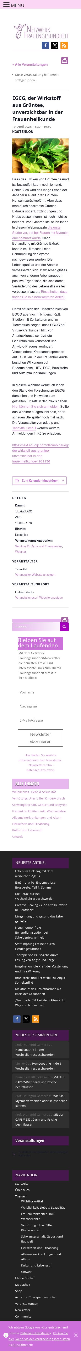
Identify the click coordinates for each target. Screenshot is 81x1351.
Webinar (20, 551)
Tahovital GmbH (24, 427)
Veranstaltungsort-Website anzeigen (39, 597)
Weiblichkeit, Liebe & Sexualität (34, 792)
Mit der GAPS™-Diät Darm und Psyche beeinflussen (39, 1082)
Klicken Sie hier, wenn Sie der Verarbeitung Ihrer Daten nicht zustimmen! (39, 1339)
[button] (45, 45)
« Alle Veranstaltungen (30, 64)
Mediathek (22, 1285)
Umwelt (17, 837)
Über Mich (22, 1190)
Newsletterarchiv (40, 765)
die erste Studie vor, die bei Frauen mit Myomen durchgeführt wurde (40, 232)
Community (23, 1316)
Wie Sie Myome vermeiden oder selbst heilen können (41, 1101)
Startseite (21, 1183)
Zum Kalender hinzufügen (40, 480)
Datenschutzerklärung (35, 1333)
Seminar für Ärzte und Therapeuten (38, 546)
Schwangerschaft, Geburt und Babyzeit (39, 805)
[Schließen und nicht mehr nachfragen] (76, 1336)
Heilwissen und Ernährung (30, 824)
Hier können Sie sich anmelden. (35, 406)
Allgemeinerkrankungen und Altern (36, 818)
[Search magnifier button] (64, 626)
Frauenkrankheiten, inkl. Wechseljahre (39, 811)
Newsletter (22, 1310)
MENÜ (17, 5)
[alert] (40, 1153)
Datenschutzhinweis (40, 770)
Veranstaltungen (26, 1304)
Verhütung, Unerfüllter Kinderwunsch (38, 798)
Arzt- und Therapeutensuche (35, 1297)
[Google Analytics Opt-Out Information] (6, 1336)
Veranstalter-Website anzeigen (35, 574)
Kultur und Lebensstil (27, 830)
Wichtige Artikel (32, 1201)
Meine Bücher (25, 1278)
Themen (21, 1196)
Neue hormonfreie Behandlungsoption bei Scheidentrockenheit (31, 932)
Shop (18, 1291)
